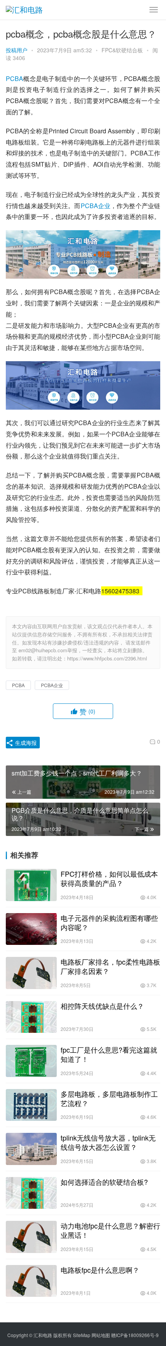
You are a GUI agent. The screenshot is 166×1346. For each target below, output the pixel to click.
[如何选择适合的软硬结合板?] (31, 1193)
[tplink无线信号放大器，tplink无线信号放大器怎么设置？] (31, 1149)
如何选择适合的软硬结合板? (104, 1181)
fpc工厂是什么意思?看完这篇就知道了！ (109, 1054)
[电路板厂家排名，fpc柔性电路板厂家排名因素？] (31, 973)
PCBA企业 (95, 205)
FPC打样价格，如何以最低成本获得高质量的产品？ (109, 878)
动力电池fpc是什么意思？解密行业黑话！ (110, 1230)
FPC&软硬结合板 (122, 50)
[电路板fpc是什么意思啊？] (31, 1281)
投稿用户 (16, 50)
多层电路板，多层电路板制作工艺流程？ (109, 1098)
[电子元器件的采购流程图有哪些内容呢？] (31, 929)
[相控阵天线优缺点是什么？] (31, 1017)
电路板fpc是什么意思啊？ (100, 1269)
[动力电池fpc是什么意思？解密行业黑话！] (31, 1237)
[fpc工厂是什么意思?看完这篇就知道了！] (31, 1061)
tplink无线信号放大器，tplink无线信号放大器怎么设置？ (108, 1142)
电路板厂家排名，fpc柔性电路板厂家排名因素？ (110, 966)
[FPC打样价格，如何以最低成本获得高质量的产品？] (31, 885)
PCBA (14, 78)
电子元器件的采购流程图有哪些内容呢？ (109, 922)
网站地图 (100, 1335)
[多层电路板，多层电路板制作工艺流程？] (31, 1105)
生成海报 (25, 742)
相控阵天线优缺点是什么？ (102, 1005)
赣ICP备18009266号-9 (135, 1335)
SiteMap (81, 1335)
